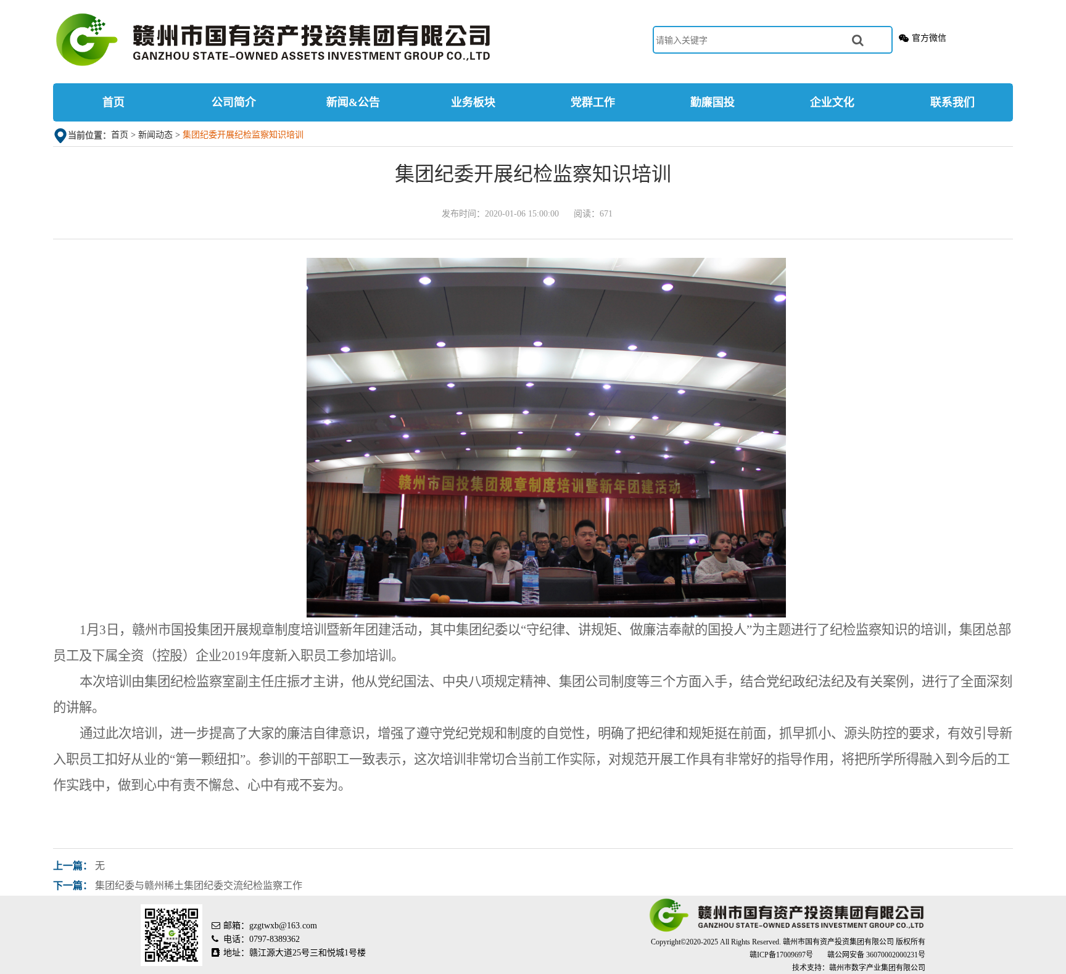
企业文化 (832, 102)
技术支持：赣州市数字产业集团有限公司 (858, 968)
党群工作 (593, 102)
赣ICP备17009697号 (782, 955)
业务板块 (473, 102)
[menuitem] (113, 102)
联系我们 (952, 102)
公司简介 (234, 102)
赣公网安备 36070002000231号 (876, 955)
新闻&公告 (353, 102)
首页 (113, 102)
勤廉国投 (712, 102)
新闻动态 (155, 134)
